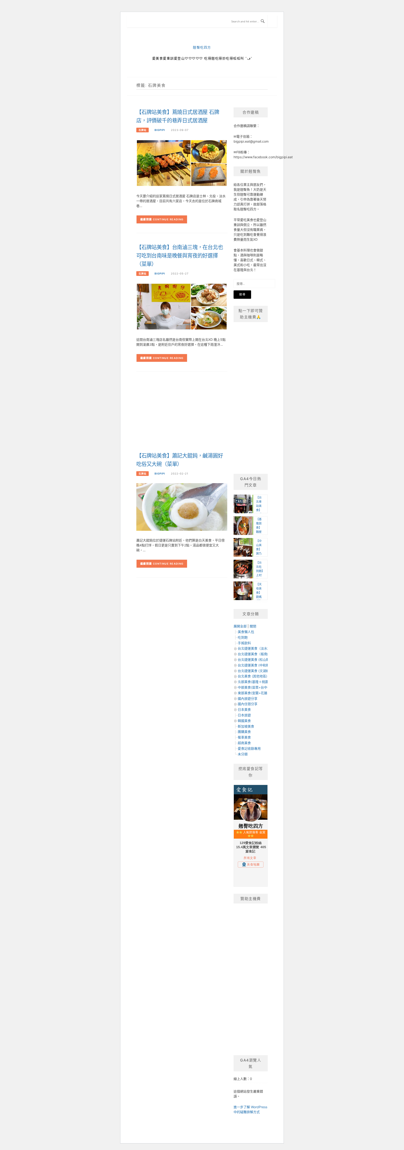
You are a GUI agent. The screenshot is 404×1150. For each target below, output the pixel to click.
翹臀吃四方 (202, 47)
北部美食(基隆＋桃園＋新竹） (259, 682)
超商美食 (244, 743)
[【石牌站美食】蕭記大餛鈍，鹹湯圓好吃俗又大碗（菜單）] (181, 507)
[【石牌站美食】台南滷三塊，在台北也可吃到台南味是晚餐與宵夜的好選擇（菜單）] (181, 306)
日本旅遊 (244, 715)
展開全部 (240, 626)
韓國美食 (244, 721)
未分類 (243, 754)
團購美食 (244, 732)
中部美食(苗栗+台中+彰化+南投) (262, 687)
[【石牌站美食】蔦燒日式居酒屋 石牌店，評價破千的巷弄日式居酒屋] (181, 163)
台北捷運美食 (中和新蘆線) (257, 665)
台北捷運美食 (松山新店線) (257, 659)
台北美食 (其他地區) (252, 676)
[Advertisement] (226, 413)
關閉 (253, 626)
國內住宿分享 (247, 704)
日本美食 (244, 709)
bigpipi (160, 130)
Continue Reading (168, 219)
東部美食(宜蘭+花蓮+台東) (257, 693)
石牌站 (142, 130)
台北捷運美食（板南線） (256, 654)
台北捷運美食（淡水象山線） (259, 648)
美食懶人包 (246, 632)
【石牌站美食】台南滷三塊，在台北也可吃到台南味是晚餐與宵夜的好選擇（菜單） (179, 255)
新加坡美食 (246, 726)
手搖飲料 (244, 643)
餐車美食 (244, 737)
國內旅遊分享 (247, 698)
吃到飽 (243, 637)
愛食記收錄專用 (249, 748)
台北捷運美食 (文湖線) (254, 671)
